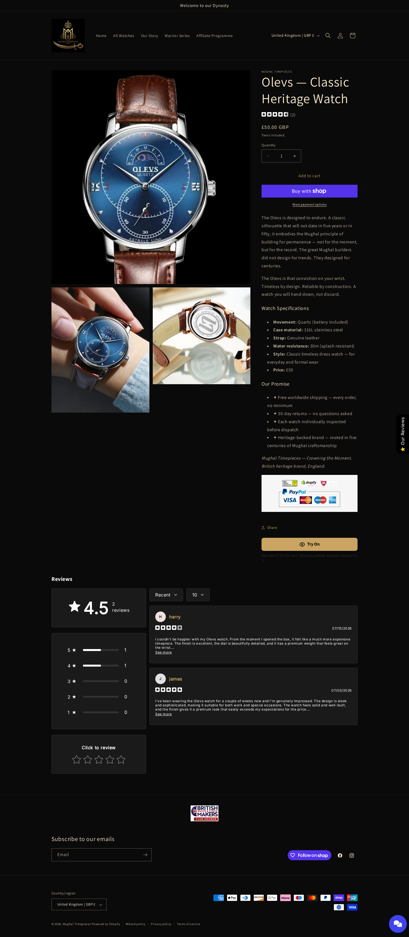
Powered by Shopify (106, 924)
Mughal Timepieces (77, 924)
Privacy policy (161, 924)
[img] (275, 115)
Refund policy (136, 924)
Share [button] (272, 527)
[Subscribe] (145, 854)
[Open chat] (398, 924)
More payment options (309, 204)
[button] (328, 35)
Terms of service (188, 924)
